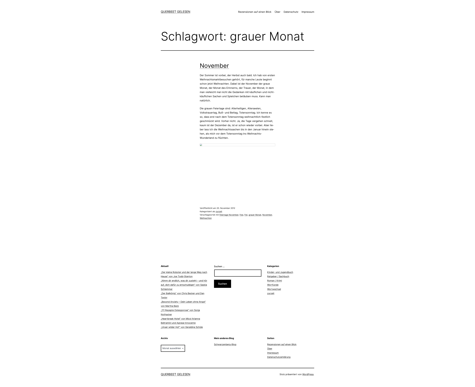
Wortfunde (272, 285)
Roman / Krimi (274, 280)
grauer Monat (255, 215)
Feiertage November (228, 215)
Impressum (308, 11)
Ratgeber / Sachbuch (278, 276)
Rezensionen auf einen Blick (254, 11)
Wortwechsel (274, 289)
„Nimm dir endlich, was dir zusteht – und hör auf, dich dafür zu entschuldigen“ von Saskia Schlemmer (184, 284)
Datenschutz (291, 11)
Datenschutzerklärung (278, 357)
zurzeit (219, 211)
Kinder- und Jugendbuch (280, 272)
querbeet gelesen (175, 11)
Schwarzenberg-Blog (225, 344)
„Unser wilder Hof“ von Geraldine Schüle (182, 327)
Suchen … (219, 266)
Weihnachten (206, 218)
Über (277, 11)
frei (246, 215)
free (241, 215)
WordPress (308, 374)
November (214, 65)
